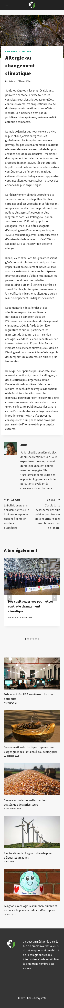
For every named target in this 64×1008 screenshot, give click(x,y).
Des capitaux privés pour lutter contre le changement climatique (30, 606)
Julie (24, 445)
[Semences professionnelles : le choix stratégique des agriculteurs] (32, 779)
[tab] (25, 639)
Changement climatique (18, 51)
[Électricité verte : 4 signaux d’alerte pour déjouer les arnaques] (32, 832)
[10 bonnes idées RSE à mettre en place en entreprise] (32, 673)
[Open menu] (7, 4)
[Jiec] (32, 5)
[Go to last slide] (9, 597)
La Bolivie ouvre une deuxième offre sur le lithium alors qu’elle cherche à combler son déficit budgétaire (16, 514)
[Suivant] (54, 597)
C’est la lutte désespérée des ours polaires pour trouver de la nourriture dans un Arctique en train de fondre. (47, 514)
